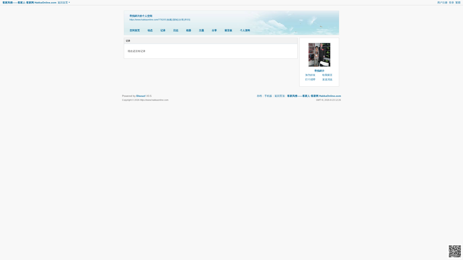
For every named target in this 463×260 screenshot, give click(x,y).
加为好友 (310, 74)
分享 (214, 30)
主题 (201, 30)
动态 (150, 30)
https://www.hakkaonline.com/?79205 (147, 19)
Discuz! (141, 95)
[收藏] (169, 19)
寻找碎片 (319, 70)
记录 (162, 30)
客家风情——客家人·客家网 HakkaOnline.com (29, 2)
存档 (259, 95)
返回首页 (63, 2)
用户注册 (442, 2)
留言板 (228, 30)
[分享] (181, 19)
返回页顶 (280, 95)
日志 (175, 30)
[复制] (175, 19)
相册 (188, 30)
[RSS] (187, 19)
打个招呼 (310, 79)
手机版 (268, 95)
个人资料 (245, 30)
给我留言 (327, 74)
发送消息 (327, 79)
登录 (451, 2)
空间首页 (135, 30)
